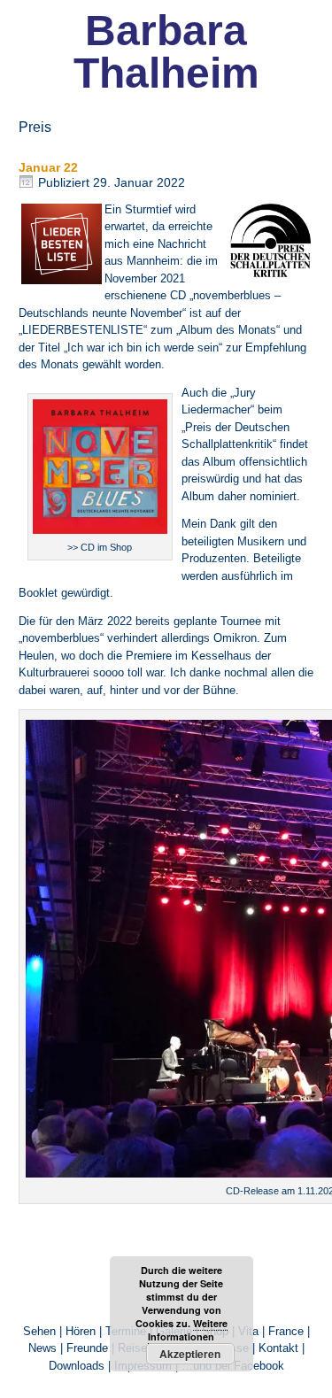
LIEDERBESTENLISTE (82, 329)
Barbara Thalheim (166, 52)
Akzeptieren (189, 1354)
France (286, 1331)
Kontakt (278, 1348)
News (42, 1348)
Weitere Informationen (188, 1330)
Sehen (39, 1331)
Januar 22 (48, 167)
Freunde (87, 1348)
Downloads (76, 1365)
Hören (81, 1331)
